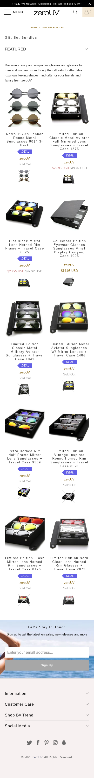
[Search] (77, 12)
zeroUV (37, 757)
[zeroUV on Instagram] (55, 743)
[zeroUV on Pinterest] (46, 743)
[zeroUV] (47, 12)
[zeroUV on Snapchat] (64, 743)
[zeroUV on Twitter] (29, 743)
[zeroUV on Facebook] (38, 743)
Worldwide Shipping (32, 3)
